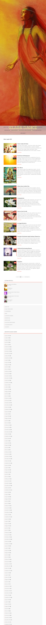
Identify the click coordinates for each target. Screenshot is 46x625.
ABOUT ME (5, 127)
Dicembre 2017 (7, 563)
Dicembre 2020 (7, 483)
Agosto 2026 (7, 335)
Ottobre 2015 (7, 622)
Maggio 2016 (7, 606)
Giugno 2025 (7, 362)
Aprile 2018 (7, 554)
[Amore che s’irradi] (10, 215)
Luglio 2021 (7, 467)
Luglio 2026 (7, 337)
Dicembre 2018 (7, 536)
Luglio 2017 (7, 575)
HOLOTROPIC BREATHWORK (25, 130)
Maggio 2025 (7, 364)
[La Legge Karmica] (10, 227)
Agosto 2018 (7, 545)
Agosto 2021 (7, 465)
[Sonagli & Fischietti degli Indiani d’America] (10, 240)
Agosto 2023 (7, 411)
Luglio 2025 (7, 360)
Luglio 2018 (7, 548)
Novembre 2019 (8, 512)
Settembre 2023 (8, 409)
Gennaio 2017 (7, 588)
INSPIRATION (7, 130)
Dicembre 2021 (7, 456)
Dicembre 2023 (7, 402)
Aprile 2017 (7, 581)
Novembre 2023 (8, 404)
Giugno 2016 (7, 604)
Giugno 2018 (7, 550)
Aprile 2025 (7, 366)
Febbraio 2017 (7, 586)
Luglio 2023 (7, 413)
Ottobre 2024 (7, 380)
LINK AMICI (22, 133)
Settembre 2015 (8, 624)
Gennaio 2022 (7, 454)
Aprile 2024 (7, 393)
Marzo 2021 (7, 476)
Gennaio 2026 (7, 349)
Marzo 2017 (7, 583)
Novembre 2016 (8, 592)
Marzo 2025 (7, 369)
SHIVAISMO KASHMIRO (37, 127)
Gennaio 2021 (7, 481)
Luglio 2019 (7, 521)
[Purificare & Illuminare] (10, 159)
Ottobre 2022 (7, 434)
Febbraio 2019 (7, 532)
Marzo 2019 (7, 530)
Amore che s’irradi (22, 211)
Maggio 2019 (7, 525)
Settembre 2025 (8, 357)
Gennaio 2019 (7, 534)
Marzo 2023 (7, 422)
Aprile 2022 (7, 447)
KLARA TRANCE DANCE (14, 127)
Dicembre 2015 (7, 617)
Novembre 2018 (8, 539)
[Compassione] (10, 202)
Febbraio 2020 (7, 505)
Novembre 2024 (8, 378)
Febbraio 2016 (7, 613)
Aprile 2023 (7, 420)
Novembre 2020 (8, 485)
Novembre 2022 (8, 431)
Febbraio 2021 (7, 478)
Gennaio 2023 (7, 427)
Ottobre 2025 (7, 355)
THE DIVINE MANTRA (37, 130)
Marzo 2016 (7, 610)
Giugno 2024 (7, 389)
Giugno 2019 (7, 523)
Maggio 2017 (7, 579)
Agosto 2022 (7, 438)
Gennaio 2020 (7, 507)
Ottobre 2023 (7, 407)
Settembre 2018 (8, 543)
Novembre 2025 (8, 353)
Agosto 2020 (7, 492)
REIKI (30, 127)
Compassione (20, 198)
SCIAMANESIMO (24, 127)
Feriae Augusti (9, 299)
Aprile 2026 (7, 342)
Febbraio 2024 (7, 398)
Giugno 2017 (7, 577)
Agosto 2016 (7, 599)
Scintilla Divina (9, 288)
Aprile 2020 (7, 501)
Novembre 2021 (8, 458)
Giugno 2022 (7, 443)
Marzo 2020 (7, 503)
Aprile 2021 (7, 474)
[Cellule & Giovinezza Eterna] (8, 251)
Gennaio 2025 (7, 373)
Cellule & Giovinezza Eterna (24, 248)
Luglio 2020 (7, 494)
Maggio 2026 (7, 340)
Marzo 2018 (7, 557)
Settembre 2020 (8, 489)
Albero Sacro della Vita (23, 186)
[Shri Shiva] (10, 175)
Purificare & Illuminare (23, 155)
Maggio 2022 (7, 445)
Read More (19, 152)
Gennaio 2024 (7, 400)
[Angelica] (10, 265)
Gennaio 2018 (7, 561)
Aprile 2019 (7, 528)
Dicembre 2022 (7, 429)
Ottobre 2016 (7, 595)
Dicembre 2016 (7, 590)
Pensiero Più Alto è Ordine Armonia (13, 292)
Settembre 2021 (8, 463)
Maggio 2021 (7, 472)
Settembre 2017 (8, 570)
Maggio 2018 (7, 552)
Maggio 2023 (7, 418)
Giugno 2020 (7, 496)
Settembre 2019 (8, 516)
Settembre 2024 (8, 382)
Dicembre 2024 (7, 375)
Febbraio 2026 (7, 346)
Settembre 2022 (8, 436)
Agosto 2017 (7, 572)
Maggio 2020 (7, 498)
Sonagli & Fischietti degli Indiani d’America (28, 236)
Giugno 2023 (7, 416)
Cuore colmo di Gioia (22, 143)
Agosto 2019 (7, 519)
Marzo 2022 (7, 449)
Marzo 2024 (7, 396)
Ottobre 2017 (7, 568)
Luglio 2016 (7, 601)
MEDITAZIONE (14, 130)
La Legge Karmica (21, 223)
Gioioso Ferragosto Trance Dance (13, 296)
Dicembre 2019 (7, 510)
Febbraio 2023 (7, 425)
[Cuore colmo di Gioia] (10, 147)
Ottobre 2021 (7, 460)
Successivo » (27, 276)
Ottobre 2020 (7, 487)
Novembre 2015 (8, 619)
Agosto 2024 (7, 384)
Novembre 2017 (8, 566)
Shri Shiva (20, 167)
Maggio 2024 (7, 391)
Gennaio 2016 (7, 615)
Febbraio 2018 (7, 559)
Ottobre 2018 (7, 541)
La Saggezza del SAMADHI (11, 284)
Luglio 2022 (7, 440)
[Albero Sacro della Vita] (10, 190)
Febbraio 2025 (7, 371)
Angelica (19, 261)
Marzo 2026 (7, 344)
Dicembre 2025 (7, 351)
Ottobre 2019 (7, 514)
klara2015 (14, 146)
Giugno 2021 (7, 469)
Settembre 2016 (8, 597)
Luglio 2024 (7, 387)
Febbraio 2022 (7, 451)
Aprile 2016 (7, 608)
